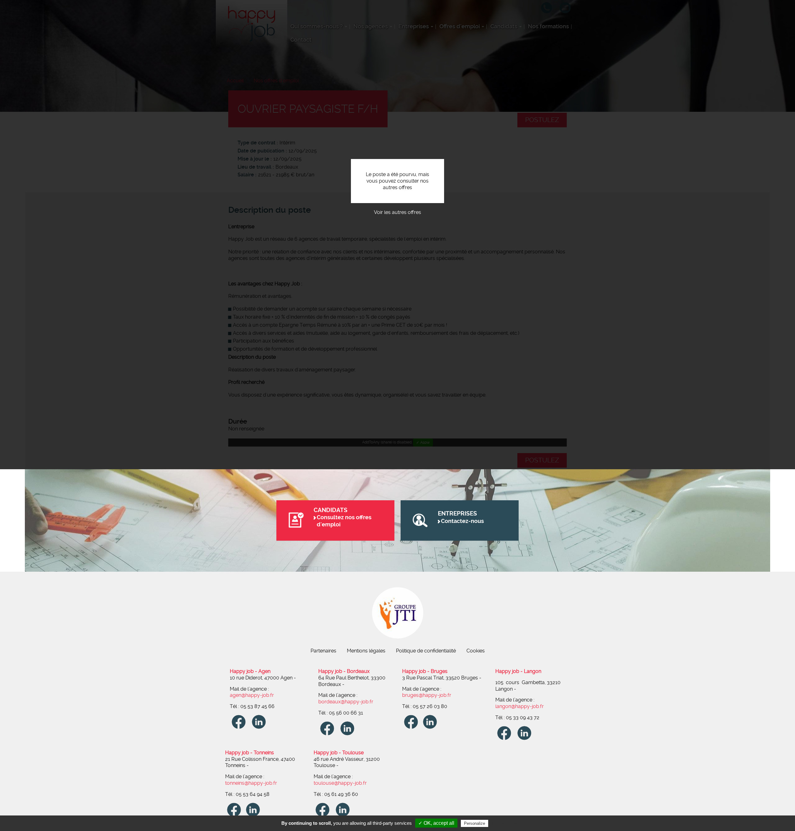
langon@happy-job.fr (519, 706)
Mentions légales (366, 651)
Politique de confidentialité (426, 651)
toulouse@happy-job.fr (340, 783)
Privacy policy (504, 823)
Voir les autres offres (397, 212)
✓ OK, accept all (436, 823)
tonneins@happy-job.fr (251, 783)
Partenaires (323, 651)
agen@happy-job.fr (252, 695)
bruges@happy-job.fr (426, 695)
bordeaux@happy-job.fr (345, 702)
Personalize (474, 823)
